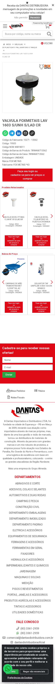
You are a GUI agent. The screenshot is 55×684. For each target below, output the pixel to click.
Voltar (48, 43)
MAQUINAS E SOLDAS (27, 577)
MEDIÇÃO (27, 583)
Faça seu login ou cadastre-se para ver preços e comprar (27, 175)
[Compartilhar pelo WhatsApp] (5, 133)
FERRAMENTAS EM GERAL (27, 547)
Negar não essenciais (34, 671)
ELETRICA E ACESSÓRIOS (27, 530)
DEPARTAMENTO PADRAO (28, 524)
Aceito (12, 671)
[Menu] (5, 26)
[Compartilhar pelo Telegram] (12, 133)
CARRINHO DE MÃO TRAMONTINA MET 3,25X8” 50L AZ (14, 285)
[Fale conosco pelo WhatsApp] (7, 668)
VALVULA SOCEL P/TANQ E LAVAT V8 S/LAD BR (13, 218)
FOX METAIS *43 (21, 164)
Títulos (41, 391)
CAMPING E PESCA (27, 501)
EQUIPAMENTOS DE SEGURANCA (27, 536)
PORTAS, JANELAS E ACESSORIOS (27, 594)
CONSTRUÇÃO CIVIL (27, 506)
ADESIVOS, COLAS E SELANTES (27, 489)
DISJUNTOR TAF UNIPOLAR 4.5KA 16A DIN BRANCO (41, 285)
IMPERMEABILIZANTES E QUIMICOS (27, 565)
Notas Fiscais (17, 397)
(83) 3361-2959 (29, 633)
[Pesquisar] (49, 34)
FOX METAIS (15, 161)
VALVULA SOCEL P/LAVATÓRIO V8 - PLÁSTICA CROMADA (41, 219)
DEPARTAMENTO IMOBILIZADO (27, 518)
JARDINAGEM (27, 571)
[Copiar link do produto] (32, 133)
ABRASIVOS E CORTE (27, 483)
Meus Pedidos (17, 391)
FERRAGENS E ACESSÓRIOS (27, 542)
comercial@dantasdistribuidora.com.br (29, 637)
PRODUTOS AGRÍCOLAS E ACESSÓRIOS (27, 600)
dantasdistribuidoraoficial (29, 642)
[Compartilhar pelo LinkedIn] (19, 133)
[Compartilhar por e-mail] (25, 133)
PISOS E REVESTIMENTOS (27, 588)
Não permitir (21, 17)
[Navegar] (3, 216)
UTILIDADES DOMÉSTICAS (27, 612)
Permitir (35, 17)
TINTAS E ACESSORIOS (27, 606)
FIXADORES (27, 553)
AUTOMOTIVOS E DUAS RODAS (27, 495)
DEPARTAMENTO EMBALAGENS (27, 512)
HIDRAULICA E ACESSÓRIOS (27, 559)
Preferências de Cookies (19, 677)
